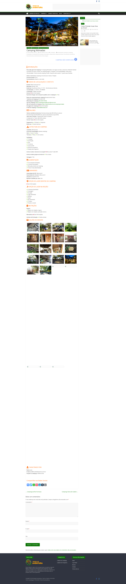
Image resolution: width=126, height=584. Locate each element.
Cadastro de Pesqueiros (62, 562)
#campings (41, 54)
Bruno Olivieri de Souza (43, 52)
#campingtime (46, 54)
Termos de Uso (75, 569)
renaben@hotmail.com (41, 107)
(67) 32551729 (42, 101)
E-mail (27, 529)
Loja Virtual (74, 562)
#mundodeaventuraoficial (39, 55)
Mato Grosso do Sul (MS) (43, 48)
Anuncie (74, 564)
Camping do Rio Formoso (33, 492)
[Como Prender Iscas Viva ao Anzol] (90, 21)
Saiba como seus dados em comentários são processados (62, 550)
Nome (27, 521)
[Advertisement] (76, 7)
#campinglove (29, 54)
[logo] (34, 560)
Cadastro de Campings (62, 560)
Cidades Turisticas (53, 13)
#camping (71, 52)
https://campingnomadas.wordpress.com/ (45, 102)
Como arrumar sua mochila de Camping (93, 41)
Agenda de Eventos (34, 13)
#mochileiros (72, 54)
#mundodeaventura (30, 55)
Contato (74, 566)
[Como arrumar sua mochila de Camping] (84, 40)
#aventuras (66, 52)
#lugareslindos (52, 54)
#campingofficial (35, 54)
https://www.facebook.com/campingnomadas (53, 104)
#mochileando (66, 54)
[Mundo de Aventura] (27, 13)
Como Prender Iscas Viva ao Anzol (89, 27)
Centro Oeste (35, 48)
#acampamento (61, 52)
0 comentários (52, 52)
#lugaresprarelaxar (59, 54)
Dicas (60, 13)
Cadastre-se (66, 13)
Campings (43, 13)
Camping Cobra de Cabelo (70, 492)
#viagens (46, 55)
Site (26, 536)
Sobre (73, 560)
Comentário (29, 502)
